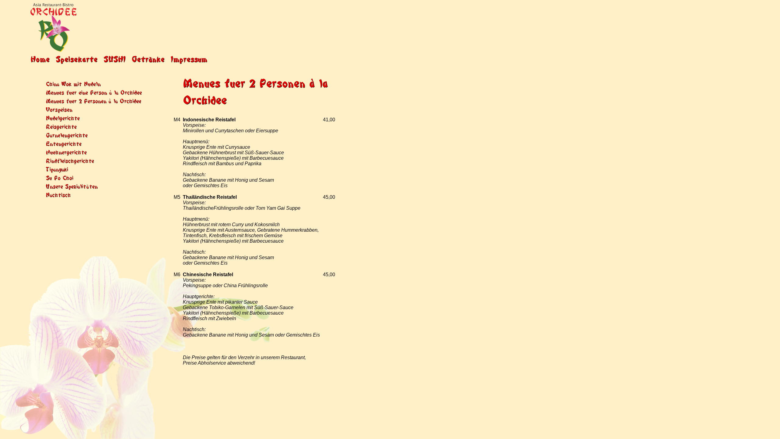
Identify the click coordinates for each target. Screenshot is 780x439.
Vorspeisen (59, 109)
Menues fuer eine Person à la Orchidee (94, 92)
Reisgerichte (61, 126)
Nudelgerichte (63, 117)
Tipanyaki (57, 169)
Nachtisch (58, 194)
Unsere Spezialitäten (72, 186)
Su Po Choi (59, 177)
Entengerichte (63, 143)
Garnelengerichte (66, 134)
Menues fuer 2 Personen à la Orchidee (93, 100)
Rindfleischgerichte (70, 160)
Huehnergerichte (66, 152)
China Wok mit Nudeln (73, 83)
